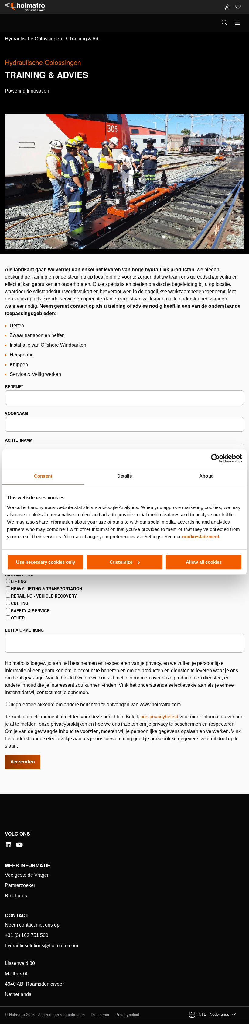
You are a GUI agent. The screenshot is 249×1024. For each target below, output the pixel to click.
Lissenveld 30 (20, 963)
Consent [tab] (43, 476)
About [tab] (206, 476)
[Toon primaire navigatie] (237, 22)
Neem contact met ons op (32, 925)
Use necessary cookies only (45, 562)
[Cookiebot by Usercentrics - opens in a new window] (215, 458)
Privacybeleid (127, 1014)
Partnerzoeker (20, 885)
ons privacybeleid (159, 716)
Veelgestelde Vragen (27, 875)
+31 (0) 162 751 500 (26, 935)
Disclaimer (100, 1014)
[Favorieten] (238, 7)
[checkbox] (124, 600)
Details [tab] (124, 476)
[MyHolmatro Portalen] (227, 7)
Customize (121, 562)
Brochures (16, 895)
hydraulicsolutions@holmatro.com (41, 945)
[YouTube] (19, 845)
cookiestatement (201, 536)
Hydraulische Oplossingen (33, 38)
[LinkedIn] (8, 845)
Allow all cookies (204, 562)
